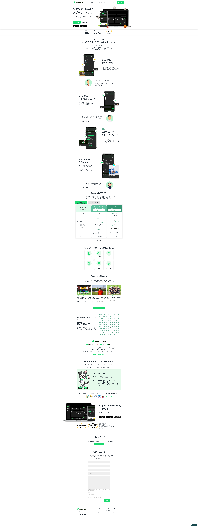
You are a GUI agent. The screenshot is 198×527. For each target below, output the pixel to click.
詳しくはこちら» (109, 396)
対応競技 (98, 512)
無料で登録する (77, 22)
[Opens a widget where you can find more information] (194, 525)
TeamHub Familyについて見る (99, 354)
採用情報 (114, 512)
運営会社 (114, 510)
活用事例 (98, 514)
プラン (96, 2)
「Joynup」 (82, 166)
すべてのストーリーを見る (99, 307)
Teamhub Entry (109, 344)
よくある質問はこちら (99, 458)
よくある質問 (107, 510)
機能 (92, 2)
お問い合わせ (106, 2)
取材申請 (114, 514)
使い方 (100, 2)
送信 (107, 500)
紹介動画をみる (85, 22)
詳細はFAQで (99, 240)
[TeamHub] (78, 2)
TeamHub (90, 344)
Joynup (102, 344)
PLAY (96, 344)
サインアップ (120, 2)
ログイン (113, 2)
